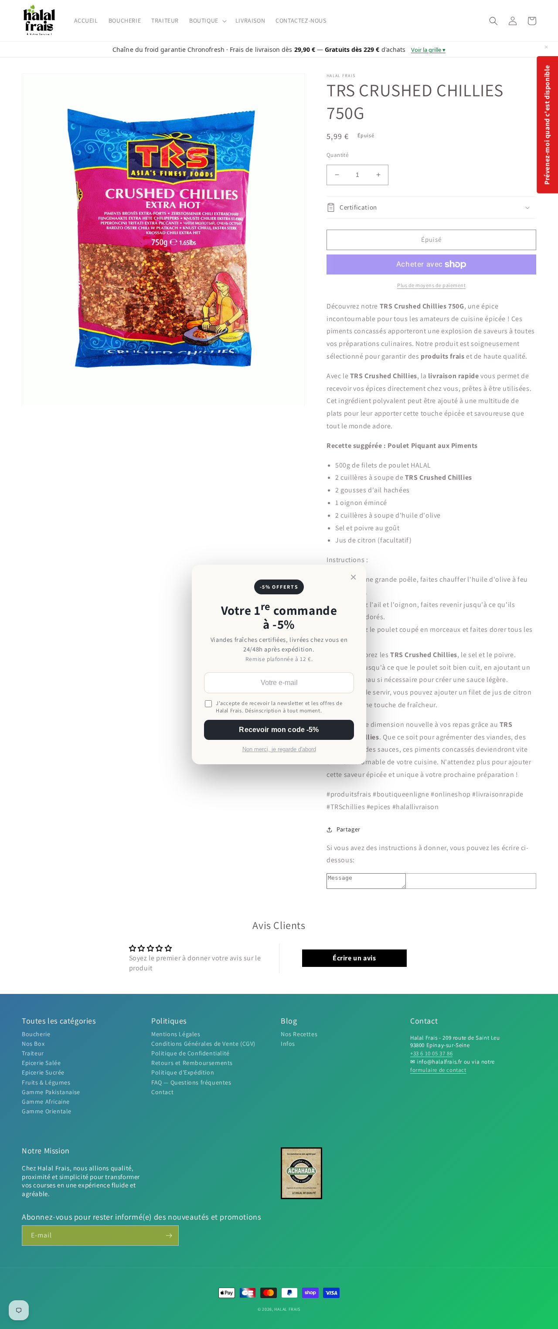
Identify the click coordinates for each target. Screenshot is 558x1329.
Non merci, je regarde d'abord (279, 749)
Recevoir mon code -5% (279, 729)
